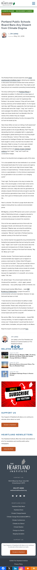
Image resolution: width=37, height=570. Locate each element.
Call (12, 347)
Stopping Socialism (18, 534)
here (26, 329)
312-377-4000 (18, 488)
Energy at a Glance (18, 530)
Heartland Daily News (18, 506)
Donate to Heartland (10, 425)
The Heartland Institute (8, 3)
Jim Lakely (14, 34)
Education (6, 14)
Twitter (18, 347)
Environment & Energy (24, 11)
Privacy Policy (18, 564)
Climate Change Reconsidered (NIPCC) (18, 516)
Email (15, 347)
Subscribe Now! (8, 449)
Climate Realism (18, 527)
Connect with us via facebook (13, 496)
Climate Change (8, 11)
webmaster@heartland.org (18, 490)
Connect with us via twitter (16, 496)
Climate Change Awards (18, 513)
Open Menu (33, 3)
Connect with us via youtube (20, 496)
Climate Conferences (18, 520)
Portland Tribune (24, 92)
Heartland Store (18, 510)
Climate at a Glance (18, 523)
